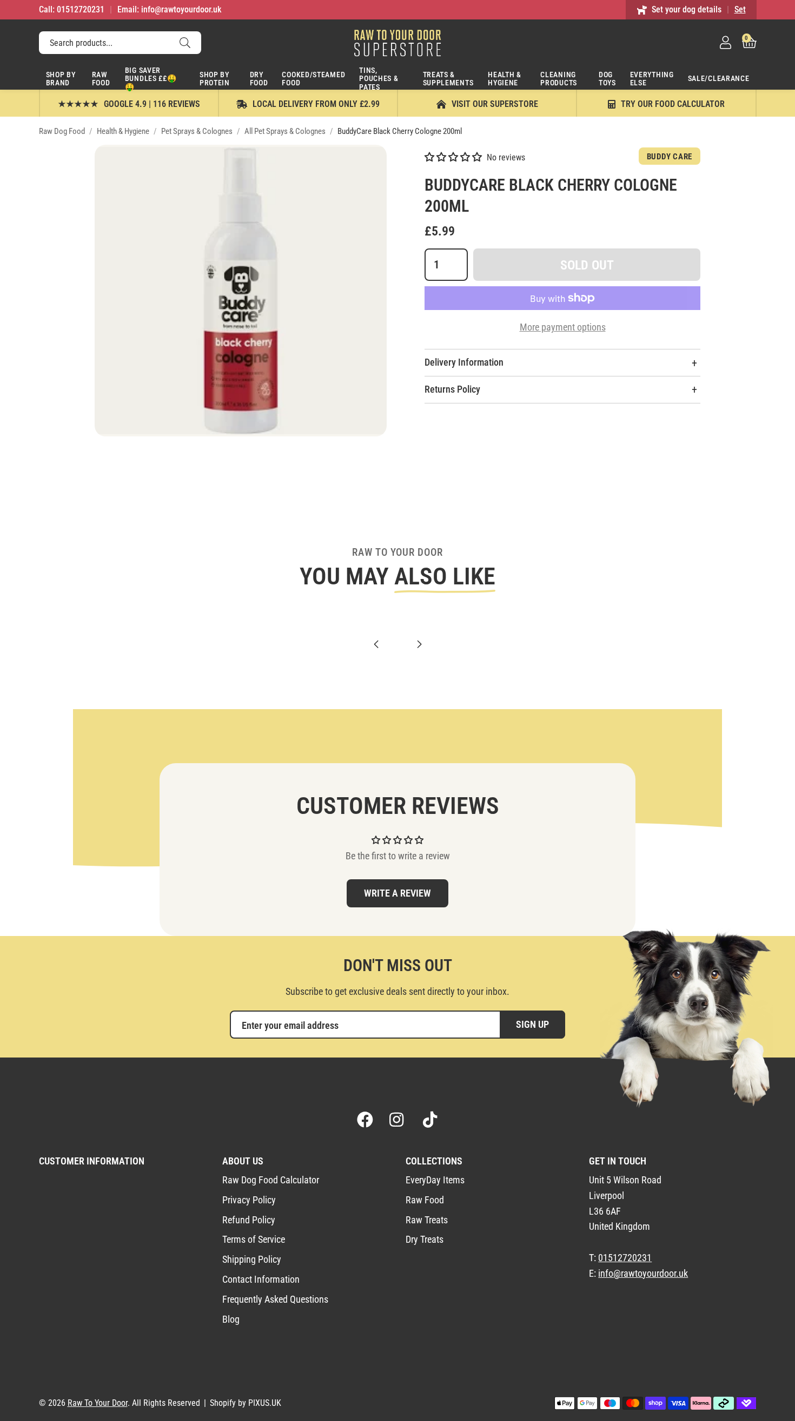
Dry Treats (424, 1239)
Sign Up (532, 1024)
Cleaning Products (558, 78)
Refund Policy (248, 1219)
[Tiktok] (430, 1120)
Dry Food (259, 78)
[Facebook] (365, 1120)
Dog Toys (607, 78)
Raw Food (101, 78)
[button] (749, 42)
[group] (241, 290)
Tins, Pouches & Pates (378, 78)
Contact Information (261, 1279)
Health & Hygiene (504, 78)
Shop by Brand (61, 78)
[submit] (185, 42)
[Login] (725, 42)
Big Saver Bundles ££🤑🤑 (151, 78)
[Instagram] (397, 1120)
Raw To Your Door (397, 42)
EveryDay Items (435, 1180)
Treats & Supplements (448, 78)
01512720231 (625, 1257)
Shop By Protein (215, 78)
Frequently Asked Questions (275, 1299)
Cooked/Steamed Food (313, 78)
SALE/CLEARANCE (719, 78)
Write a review (397, 893)
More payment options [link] (563, 327)
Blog (231, 1319)
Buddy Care (670, 156)
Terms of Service (253, 1239)
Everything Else (652, 78)
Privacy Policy (249, 1200)
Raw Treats (427, 1219)
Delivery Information (464, 362)
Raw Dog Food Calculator (270, 1180)
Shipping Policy (251, 1259)
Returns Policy (452, 389)
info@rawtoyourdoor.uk (643, 1273)
